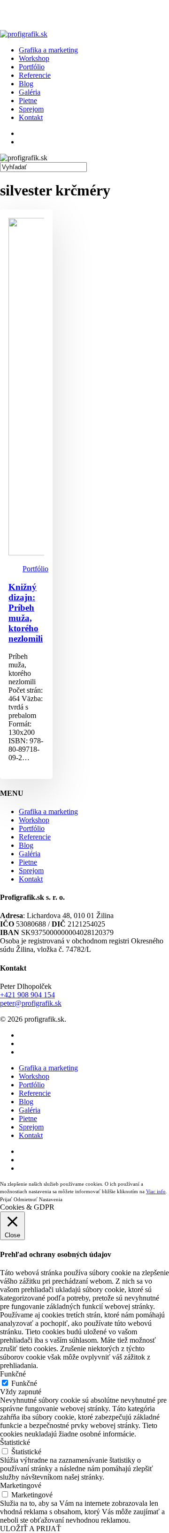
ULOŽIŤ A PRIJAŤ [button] (30, 1529)
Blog (26, 845)
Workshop (34, 820)
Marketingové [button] (20, 1485)
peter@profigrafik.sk (30, 1003)
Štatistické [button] (15, 1442)
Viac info (156, 1191)
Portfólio (35, 569)
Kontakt (31, 879)
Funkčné (24, 1383)
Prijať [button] (6, 1199)
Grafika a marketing (48, 811)
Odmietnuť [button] (26, 1199)
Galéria (29, 854)
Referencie (35, 837)
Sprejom (31, 871)
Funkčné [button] (13, 1374)
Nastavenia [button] (50, 1199)
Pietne (28, 862)
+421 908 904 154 (27, 995)
